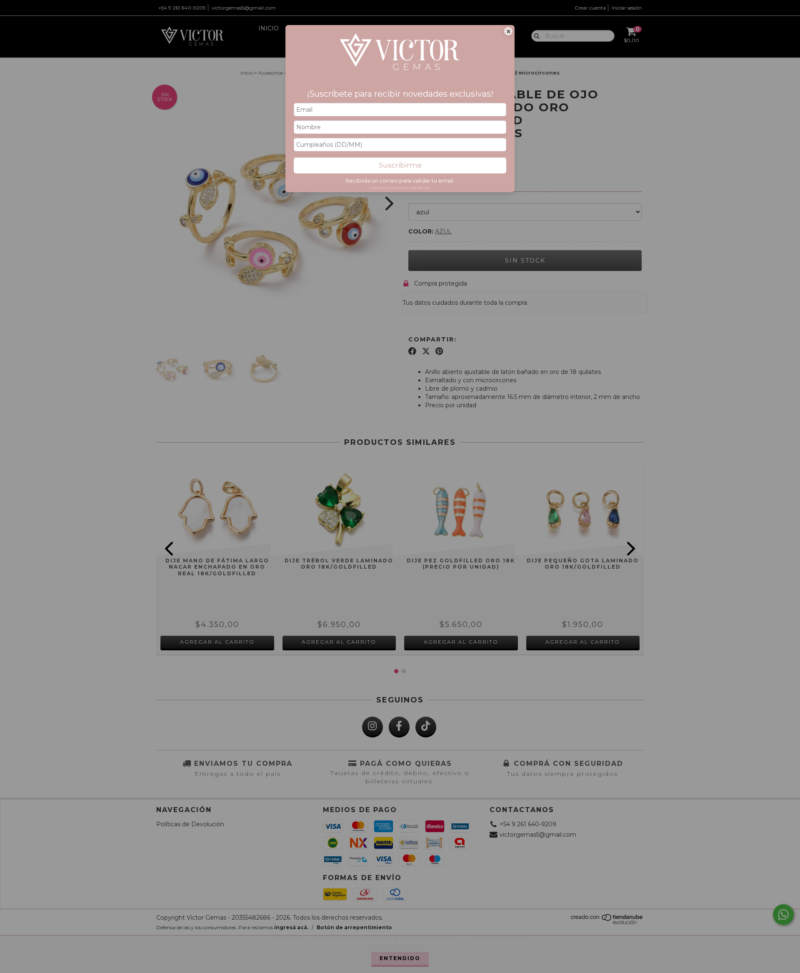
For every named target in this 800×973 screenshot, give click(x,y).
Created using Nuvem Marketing (400, 188)
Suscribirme (400, 165)
